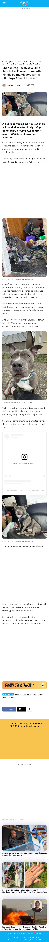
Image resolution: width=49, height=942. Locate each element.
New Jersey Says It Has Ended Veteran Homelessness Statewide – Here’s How (24, 854)
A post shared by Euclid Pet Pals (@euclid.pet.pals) (24, 490)
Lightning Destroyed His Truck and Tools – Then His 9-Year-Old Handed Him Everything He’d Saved (24, 928)
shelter (11, 697)
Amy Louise (14, 85)
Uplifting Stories (9, 62)
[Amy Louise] (4, 85)
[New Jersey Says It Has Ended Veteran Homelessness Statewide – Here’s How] (24, 838)
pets (4, 697)
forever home (26, 694)
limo (34, 694)
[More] (29, 709)
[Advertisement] (24, 34)
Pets (20, 62)
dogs (17, 694)
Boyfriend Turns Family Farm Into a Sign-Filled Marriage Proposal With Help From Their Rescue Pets (24, 891)
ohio (40, 694)
